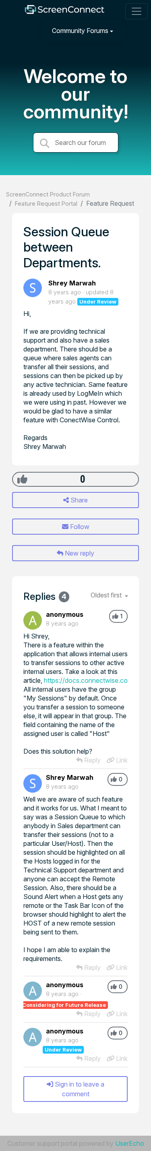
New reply (78, 553)
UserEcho (129, 1143)
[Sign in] (135, 30)
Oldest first (107, 595)
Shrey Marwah (72, 283)
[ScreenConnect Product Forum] (64, 11)
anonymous (64, 614)
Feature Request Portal (46, 203)
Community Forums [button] (80, 31)
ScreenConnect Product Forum (48, 194)
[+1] (22, 479)
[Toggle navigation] (136, 11)
